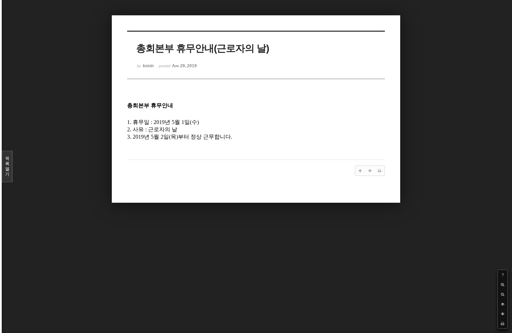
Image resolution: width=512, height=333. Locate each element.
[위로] (502, 304)
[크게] (502, 284)
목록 (7, 166)
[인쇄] (502, 323)
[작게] (502, 294)
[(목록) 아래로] (502, 314)
